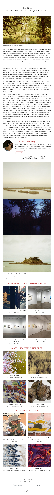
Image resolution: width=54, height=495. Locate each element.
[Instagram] (29, 491)
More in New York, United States (27, 348)
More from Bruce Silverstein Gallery (27, 283)
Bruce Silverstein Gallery (25, 141)
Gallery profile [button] (19, 153)
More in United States (27, 410)
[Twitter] (26, 491)
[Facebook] (24, 491)
